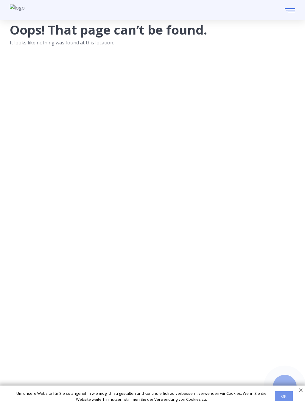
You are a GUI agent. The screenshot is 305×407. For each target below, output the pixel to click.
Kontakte (151, 361)
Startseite (151, 342)
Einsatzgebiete (157, 352)
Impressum (153, 381)
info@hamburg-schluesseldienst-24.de (65, 371)
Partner (149, 371)
